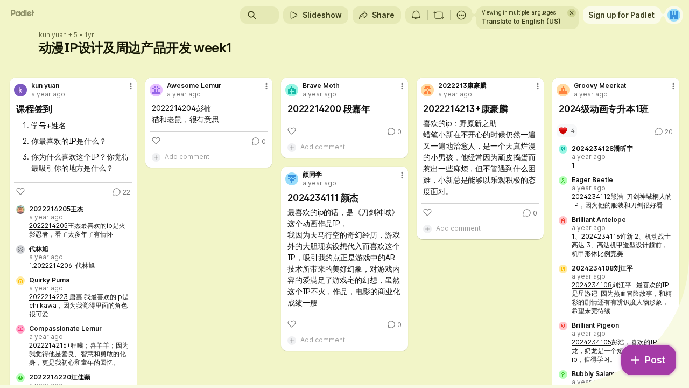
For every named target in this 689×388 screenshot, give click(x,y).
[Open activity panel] (416, 15)
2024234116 (600, 236)
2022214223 (48, 297)
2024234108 (592, 285)
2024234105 (591, 342)
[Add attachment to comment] (156, 157)
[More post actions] (131, 86)
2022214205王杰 (56, 209)
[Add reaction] (20, 191)
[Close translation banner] (571, 13)
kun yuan (53, 35)
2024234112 (591, 196)
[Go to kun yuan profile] (20, 90)
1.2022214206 (50, 265)
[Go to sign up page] (674, 15)
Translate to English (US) (521, 21)
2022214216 (48, 345)
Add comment (187, 157)
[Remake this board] (438, 15)
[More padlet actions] (461, 15)
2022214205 (48, 225)
